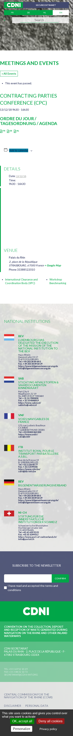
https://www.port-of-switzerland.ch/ (37, 537)
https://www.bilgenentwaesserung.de (38, 366)
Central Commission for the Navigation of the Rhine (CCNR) (28, 696)
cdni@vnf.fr (24, 436)
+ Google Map (52, 265)
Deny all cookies (50, 721)
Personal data (36, 705)
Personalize (21, 729)
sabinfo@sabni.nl (27, 405)
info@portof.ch (26, 539)
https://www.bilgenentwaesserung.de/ (38, 500)
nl (44, 12)
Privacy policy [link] (48, 729)
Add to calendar (18, 150)
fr (12, 12)
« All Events (9, 73)
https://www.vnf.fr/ (28, 434)
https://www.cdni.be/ (29, 469)
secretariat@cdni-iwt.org (21, 674)
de (28, 12)
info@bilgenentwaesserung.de (34, 368)
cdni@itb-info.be (27, 471)
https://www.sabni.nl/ (29, 402)
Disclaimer (12, 705)
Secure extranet (46, 5)
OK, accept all (22, 721)
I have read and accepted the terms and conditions (33, 588)
